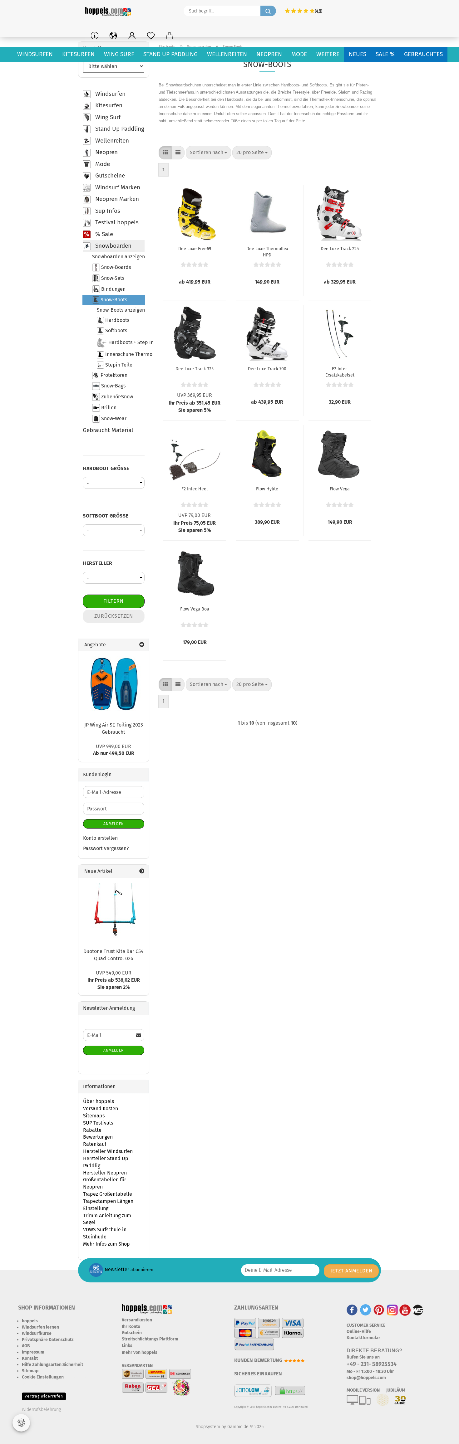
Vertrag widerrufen (44, 1396)
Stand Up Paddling (170, 54)
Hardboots (116, 320)
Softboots (115, 330)
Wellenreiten (227, 54)
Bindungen (113, 289)
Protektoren (113, 375)
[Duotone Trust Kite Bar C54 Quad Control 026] (114, 911)
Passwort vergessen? (106, 848)
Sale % (385, 54)
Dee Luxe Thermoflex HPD (267, 251)
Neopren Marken (116, 198)
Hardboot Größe (106, 468)
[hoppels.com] (109, 11)
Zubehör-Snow (116, 397)
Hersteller (97, 563)
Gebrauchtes (423, 54)
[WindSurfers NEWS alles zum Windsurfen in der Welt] (417, 1309)
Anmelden (113, 824)
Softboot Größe (105, 516)
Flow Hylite (267, 489)
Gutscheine (109, 175)
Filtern (113, 601)
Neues (357, 54)
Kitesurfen (78, 54)
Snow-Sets (112, 278)
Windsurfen (35, 54)
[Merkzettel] (150, 36)
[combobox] (208, 152)
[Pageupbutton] (441, 1434)
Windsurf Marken (117, 187)
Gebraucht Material (108, 430)
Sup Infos (107, 210)
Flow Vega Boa (194, 609)
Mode (299, 54)
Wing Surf (119, 54)
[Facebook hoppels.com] (352, 1309)
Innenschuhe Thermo (124, 354)
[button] (132, 36)
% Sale (103, 234)
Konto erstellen (100, 838)
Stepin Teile (118, 365)
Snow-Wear (113, 418)
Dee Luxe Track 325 (194, 369)
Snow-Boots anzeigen (121, 310)
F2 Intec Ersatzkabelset (339, 371)
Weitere (327, 54)
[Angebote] (141, 645)
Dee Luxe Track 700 (267, 369)
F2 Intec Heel (194, 489)
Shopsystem (208, 1426)
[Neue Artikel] (141, 871)
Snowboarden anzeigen (118, 257)
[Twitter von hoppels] (365, 1309)
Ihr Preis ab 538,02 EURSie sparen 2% (113, 980)
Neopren (269, 54)
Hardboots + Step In (126, 342)
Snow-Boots (113, 300)
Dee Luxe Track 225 (340, 248)
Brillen (108, 408)
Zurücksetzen (113, 616)
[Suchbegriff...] (268, 11)
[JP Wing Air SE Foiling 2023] (114, 684)
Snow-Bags (113, 386)
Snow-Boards (115, 267)
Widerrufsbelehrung (41, 1409)
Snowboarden (112, 245)
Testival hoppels (116, 222)
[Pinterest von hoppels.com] (378, 1309)
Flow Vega (340, 489)
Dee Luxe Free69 (194, 248)
